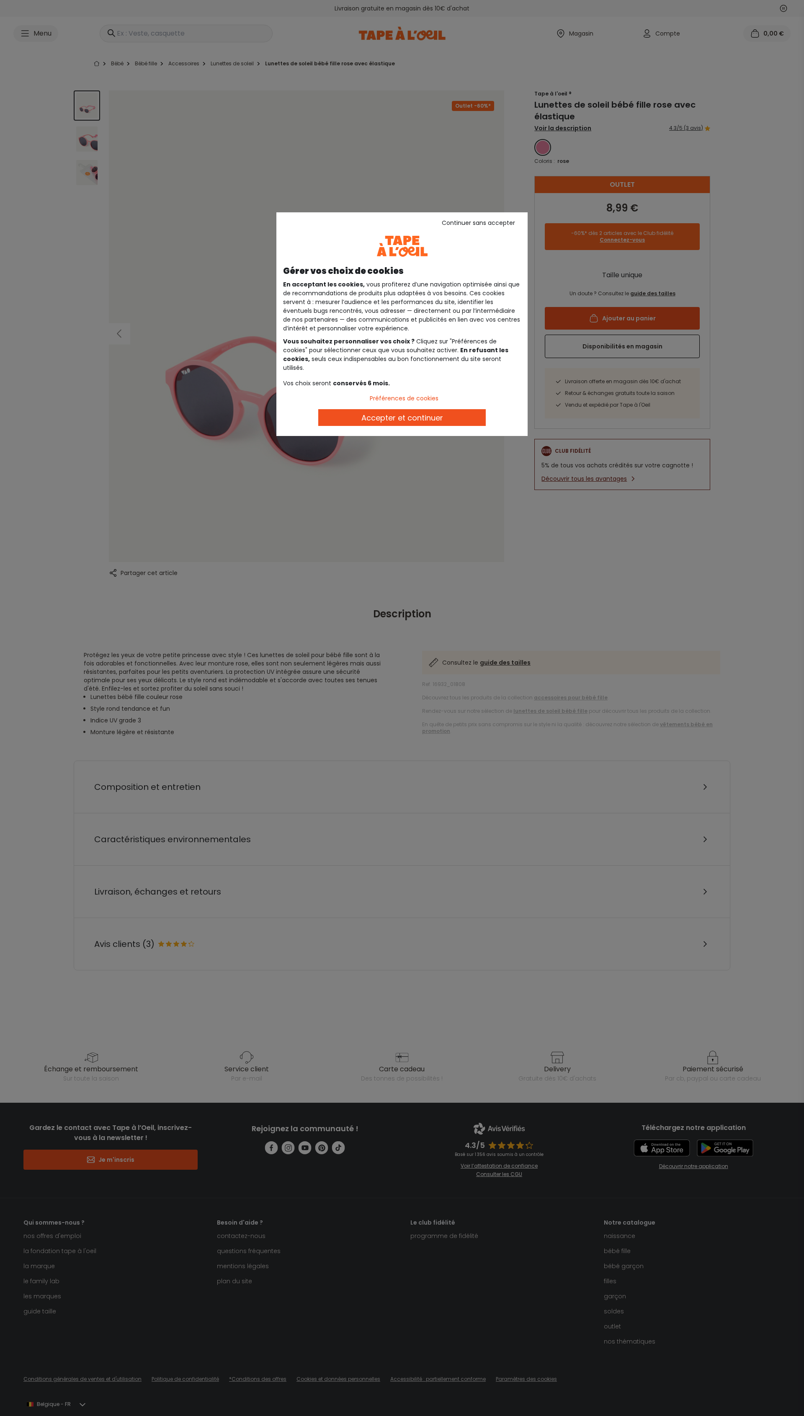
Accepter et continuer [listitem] (402, 418)
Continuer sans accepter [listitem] (478, 223)
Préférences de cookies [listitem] (404, 398)
